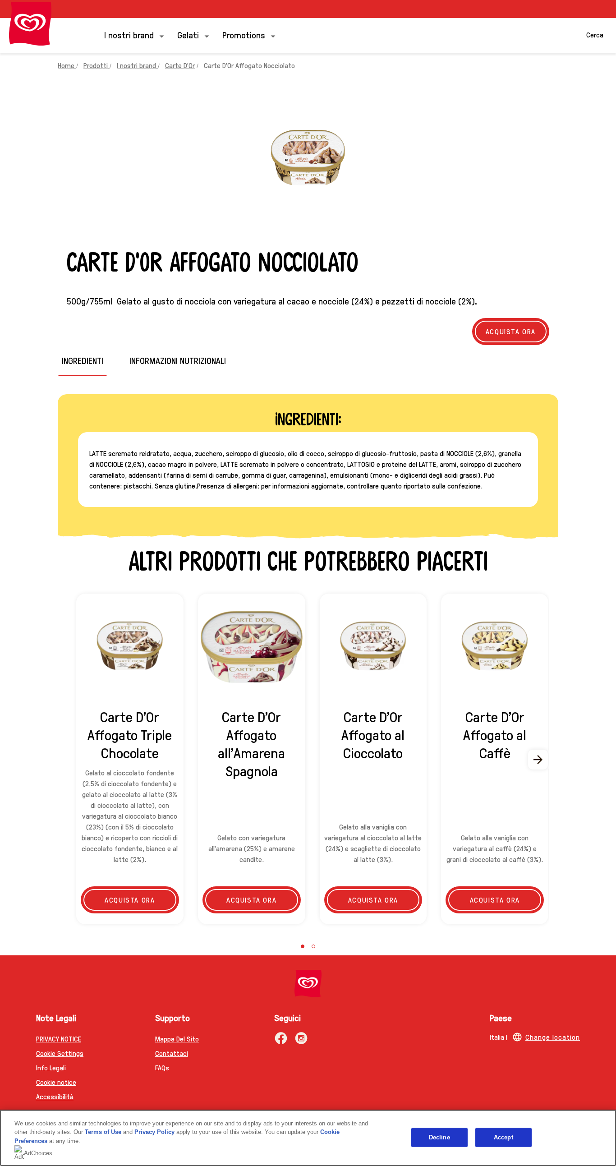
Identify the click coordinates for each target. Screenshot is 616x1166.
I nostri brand (129, 35)
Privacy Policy (154, 1132)
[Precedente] (77, 759)
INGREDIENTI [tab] (82, 360)
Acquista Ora (511, 331)
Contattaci (171, 1053)
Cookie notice (56, 1082)
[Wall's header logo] (30, 24)
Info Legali (51, 1067)
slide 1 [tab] (302, 946)
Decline (439, 1137)
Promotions (243, 35)
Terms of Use (103, 1132)
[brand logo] (308, 983)
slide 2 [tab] (313, 946)
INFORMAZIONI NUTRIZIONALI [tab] (177, 360)
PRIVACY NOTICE (58, 1038)
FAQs (162, 1067)
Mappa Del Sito (177, 1038)
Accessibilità (55, 1096)
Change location (552, 1037)
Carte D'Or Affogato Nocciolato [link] (249, 65)
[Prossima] (538, 759)
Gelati (188, 35)
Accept (503, 1137)
